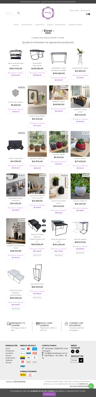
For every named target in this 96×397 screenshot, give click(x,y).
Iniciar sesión (85, 10)
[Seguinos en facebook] (77, 351)
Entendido (49, 394)
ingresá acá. (84, 384)
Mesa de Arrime (80, 239)
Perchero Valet (37, 284)
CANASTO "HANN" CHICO (80, 111)
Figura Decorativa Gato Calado (37, 197)
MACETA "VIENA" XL (80, 201)
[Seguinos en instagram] (72, 351)
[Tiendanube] (16, 382)
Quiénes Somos (75, 25)
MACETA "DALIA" (80, 158)
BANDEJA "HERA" (58, 101)
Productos (27, 25)
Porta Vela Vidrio (15, 102)
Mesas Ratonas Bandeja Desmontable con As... (37, 238)
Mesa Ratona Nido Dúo (58, 240)
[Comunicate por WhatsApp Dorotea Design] (91, 386)
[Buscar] (18, 13)
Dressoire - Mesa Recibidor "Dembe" (58, 69)
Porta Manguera (16, 158)
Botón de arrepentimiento (80, 386)
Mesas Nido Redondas (37, 64)
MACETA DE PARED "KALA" (59, 202)
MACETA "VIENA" (59, 154)
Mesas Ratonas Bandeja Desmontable (16, 293)
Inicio (16, 25)
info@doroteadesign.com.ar (56, 353)
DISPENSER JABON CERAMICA (16, 199)
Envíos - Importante (56, 25)
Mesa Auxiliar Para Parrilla (16, 64)
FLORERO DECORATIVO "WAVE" (16, 247)
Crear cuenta (74, 10)
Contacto (39, 25)
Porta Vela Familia (37, 116)
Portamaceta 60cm (80, 68)
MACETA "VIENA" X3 (37, 158)
